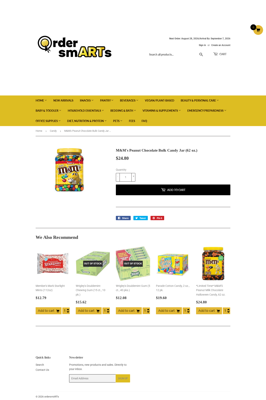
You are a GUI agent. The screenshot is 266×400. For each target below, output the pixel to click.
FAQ (144, 121)
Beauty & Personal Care (199, 100)
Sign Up (123, 378)
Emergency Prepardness (205, 110)
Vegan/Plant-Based (159, 100)
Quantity (121, 169)
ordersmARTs (51, 396)
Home (40, 100)
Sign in (202, 45)
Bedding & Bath (122, 110)
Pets (116, 121)
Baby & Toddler (47, 110)
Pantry (105, 100)
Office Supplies (47, 121)
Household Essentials (85, 110)
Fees (132, 121)
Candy (53, 130)
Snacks (85, 100)
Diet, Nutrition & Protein (85, 121)
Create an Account (220, 45)
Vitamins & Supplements (161, 110)
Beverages (128, 100)
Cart (222, 54)
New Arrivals (63, 100)
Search (40, 364)
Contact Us (42, 369)
